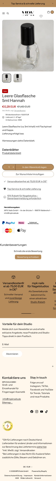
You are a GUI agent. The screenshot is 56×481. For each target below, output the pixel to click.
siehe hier (41, 446)
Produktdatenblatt (11, 153)
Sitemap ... (7, 402)
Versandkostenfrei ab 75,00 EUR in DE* (27, 181)
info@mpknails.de (11, 399)
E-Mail (5, 344)
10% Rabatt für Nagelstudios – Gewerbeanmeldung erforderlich (24, 197)
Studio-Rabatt (38, 302)
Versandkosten (20, 111)
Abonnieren (12, 353)
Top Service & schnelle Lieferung (24, 189)
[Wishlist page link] (41, 16)
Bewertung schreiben (28, 257)
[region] (28, 3)
